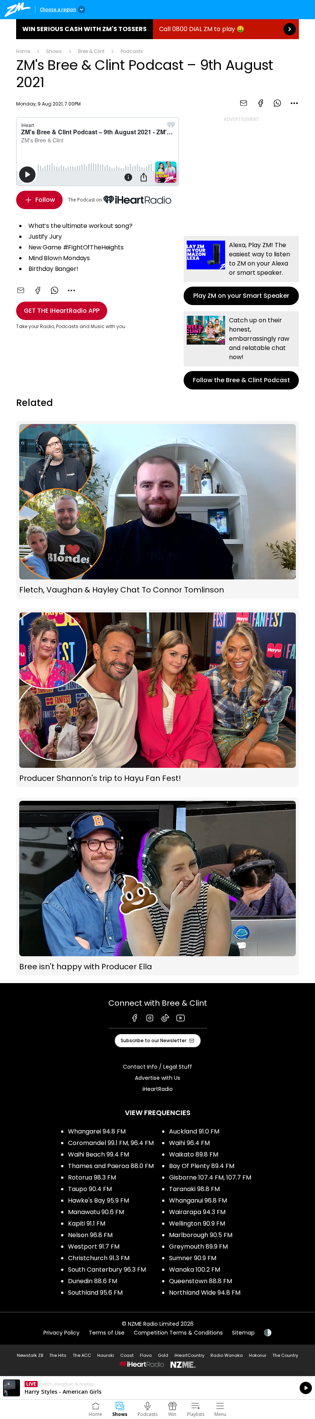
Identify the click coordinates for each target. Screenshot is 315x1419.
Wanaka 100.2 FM (194, 1269)
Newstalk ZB (30, 1355)
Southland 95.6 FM (95, 1292)
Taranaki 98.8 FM (194, 1189)
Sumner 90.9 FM (192, 1258)
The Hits (57, 1355)
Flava (146, 1355)
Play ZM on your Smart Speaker (241, 270)
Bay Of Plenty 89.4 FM (201, 1166)
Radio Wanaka (227, 1355)
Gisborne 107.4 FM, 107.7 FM (210, 1177)
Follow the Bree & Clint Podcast (241, 350)
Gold (163, 1355)
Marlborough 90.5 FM (200, 1235)
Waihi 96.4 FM (189, 1142)
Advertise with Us (157, 1078)
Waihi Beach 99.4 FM (98, 1154)
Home (23, 51)
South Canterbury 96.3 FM (107, 1269)
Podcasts (132, 51)
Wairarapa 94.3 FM (197, 1212)
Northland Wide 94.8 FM (204, 1292)
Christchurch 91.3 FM (98, 1258)
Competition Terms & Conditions (178, 1332)
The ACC (82, 1355)
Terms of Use (106, 1332)
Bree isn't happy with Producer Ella (157, 886)
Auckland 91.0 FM (194, 1131)
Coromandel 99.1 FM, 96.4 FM (111, 1142)
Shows (54, 51)
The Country (285, 1355)
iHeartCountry (189, 1355)
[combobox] (294, 103)
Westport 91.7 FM (93, 1246)
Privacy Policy (61, 1332)
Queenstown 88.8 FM (200, 1281)
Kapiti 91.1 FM (86, 1223)
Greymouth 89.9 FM (198, 1246)
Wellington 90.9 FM (197, 1223)
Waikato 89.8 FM (193, 1154)
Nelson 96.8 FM (90, 1235)
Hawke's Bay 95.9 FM (98, 1200)
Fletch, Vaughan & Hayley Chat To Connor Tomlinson (157, 510)
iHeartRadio (158, 1089)
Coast (127, 1355)
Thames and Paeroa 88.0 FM (111, 1166)
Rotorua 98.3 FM (92, 1177)
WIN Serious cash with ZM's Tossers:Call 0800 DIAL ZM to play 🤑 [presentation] (157, 29)
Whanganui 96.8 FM (198, 1200)
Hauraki (105, 1355)
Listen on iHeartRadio (157, 1387)
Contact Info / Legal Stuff (157, 1067)
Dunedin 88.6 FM (92, 1281)
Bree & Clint (91, 51)
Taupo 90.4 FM (90, 1189)
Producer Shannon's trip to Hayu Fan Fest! (157, 698)
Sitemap (243, 1332)
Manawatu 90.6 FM (96, 1212)
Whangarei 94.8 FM (97, 1131)
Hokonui (257, 1355)
